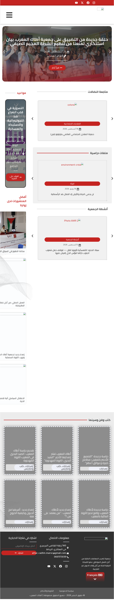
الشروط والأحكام (47, 591)
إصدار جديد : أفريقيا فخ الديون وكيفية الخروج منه (21, 513)
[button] (4, 52)
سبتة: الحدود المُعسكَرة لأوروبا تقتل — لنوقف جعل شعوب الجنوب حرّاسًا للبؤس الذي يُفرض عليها (72, 251)
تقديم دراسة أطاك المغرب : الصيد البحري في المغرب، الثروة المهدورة (22, 455)
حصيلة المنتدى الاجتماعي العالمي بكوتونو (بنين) (72, 134)
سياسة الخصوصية (66, 591)
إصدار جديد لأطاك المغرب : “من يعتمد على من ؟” (57, 513)
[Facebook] (88, 3)
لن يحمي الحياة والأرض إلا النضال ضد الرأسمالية (72, 194)
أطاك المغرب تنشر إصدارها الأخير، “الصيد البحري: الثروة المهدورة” (57, 457)
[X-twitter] (82, 3)
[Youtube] (76, 3)
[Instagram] (94, 3)
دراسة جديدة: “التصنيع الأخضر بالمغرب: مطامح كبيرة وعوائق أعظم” (95, 459)
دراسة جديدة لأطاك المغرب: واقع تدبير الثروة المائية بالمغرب (94, 513)
